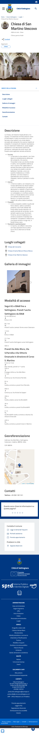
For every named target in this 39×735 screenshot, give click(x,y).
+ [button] (7, 452)
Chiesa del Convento (14, 247)
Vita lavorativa (18, 633)
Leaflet (23, 483)
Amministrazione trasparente (18, 675)
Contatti (19, 679)
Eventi (18, 664)
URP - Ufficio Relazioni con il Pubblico (18, 696)
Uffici (18, 611)
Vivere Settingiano (11, 17)
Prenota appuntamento (19, 703)
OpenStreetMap (30, 483)
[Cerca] (36, 8)
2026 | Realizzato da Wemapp (19, 726)
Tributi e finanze (18, 648)
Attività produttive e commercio (18, 635)
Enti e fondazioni (18, 613)
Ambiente (18, 650)
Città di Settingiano (23, 8)
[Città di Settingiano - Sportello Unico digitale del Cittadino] (10, 8)
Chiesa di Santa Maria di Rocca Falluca (20, 251)
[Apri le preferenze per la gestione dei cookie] (3, 731)
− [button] (7, 454)
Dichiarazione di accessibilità (18, 710)
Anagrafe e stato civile (18, 628)
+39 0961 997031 (18, 689)
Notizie (18, 659)
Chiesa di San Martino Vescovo (18, 255)
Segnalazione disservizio (18, 708)
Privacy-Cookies (6, 722)
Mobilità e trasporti (18, 643)
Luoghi (20, 17)
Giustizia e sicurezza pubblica (18, 645)
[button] (36, 2)
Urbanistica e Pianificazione (18, 638)
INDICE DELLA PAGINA (9, 88)
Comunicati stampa (18, 662)
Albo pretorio (18, 673)
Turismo (18, 640)
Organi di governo (18, 608)
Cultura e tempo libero (18, 630)
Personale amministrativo (18, 618)
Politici (19, 616)
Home (2, 17)
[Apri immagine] (18, 281)
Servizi (18, 624)
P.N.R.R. (18, 713)
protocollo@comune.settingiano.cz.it (19, 694)
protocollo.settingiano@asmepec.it (18, 692)
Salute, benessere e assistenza (18, 653)
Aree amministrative (18, 606)
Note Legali (16, 722)
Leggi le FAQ (18, 706)
